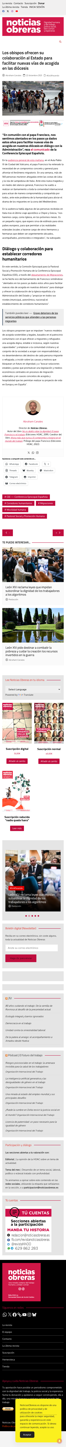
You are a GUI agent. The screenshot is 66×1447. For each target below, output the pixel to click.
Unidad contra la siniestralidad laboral (25, 1030)
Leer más (17, 828)
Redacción (13, 599)
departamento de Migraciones (47, 274)
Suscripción (31, 3)
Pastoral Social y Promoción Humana (26, 516)
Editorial (9, 1159)
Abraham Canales (13, 75)
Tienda (24, 7)
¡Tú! (10, 998)
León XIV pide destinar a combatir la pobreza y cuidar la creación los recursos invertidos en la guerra (32, 651)
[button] (26, 916)
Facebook (3, 11)
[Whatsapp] (33, 452)
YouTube (17, 11)
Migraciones (46, 503)
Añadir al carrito (17, 761)
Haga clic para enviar (21, 958)
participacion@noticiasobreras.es (41, 1187)
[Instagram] (37, 452)
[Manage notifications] (59, 1441)
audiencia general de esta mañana (26, 160)
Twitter (8, 11)
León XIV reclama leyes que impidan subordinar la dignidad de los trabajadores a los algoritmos (33, 591)
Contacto (18, 3)
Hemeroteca (8, 1359)
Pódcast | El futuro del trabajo (25, 1055)
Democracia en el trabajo (18, 1023)
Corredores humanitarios (19, 503)
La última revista (10, 7)
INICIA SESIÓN (37, 7)
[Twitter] (28, 452)
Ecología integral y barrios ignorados (24, 1016)
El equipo (7, 1331)
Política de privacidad (13, 1426)
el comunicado (40, 149)
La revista (7, 3)
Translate (28, 694)
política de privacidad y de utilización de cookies (33, 1410)
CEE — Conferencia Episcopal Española (27, 496)
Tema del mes (12, 1169)
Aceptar (27, 1434)
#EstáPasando (53, 75)
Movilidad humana (16, 509)
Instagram (12, 11)
